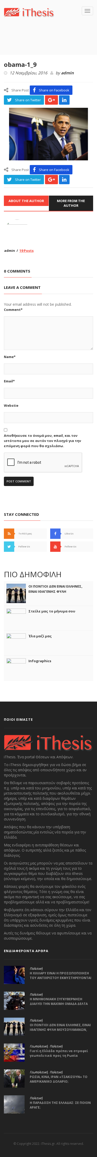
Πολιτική (36, 969)
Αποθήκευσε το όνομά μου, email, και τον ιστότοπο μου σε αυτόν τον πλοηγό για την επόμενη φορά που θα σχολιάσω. (42, 440)
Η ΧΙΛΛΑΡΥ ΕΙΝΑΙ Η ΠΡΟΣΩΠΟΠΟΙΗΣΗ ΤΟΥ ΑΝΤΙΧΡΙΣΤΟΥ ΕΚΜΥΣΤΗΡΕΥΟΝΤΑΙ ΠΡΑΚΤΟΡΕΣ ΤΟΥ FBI (60, 978)
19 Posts (26, 250)
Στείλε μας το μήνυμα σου (51, 611)
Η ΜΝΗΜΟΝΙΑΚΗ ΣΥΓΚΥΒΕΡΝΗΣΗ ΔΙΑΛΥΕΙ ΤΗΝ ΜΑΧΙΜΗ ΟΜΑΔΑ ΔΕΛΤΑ (59, 1001)
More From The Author (71, 203)
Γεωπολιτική (39, 1046)
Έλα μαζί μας (40, 636)
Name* (10, 356)
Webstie (11, 405)
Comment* (13, 309)
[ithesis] (29, 12)
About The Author (26, 200)
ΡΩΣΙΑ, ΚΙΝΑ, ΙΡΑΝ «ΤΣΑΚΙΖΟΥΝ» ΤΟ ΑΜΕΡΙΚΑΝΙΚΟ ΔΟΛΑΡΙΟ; (58, 1079)
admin (67, 73)
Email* (9, 381)
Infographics (39, 661)
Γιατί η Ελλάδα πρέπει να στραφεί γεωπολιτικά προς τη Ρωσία (59, 1053)
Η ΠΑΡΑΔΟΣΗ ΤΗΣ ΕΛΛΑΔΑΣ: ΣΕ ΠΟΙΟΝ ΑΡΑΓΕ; (60, 1105)
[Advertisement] (50, 43)
